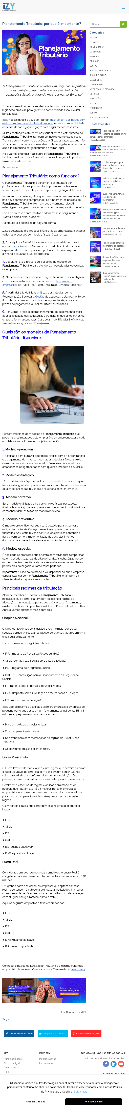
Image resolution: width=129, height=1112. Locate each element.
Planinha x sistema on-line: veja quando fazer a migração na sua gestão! (107, 151)
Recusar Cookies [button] (35, 1101)
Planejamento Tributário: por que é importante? (113, 231)
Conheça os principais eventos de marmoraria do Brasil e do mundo (113, 166)
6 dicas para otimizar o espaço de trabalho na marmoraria (113, 182)
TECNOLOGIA (96, 108)
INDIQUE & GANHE (98, 75)
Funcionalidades (13, 1059)
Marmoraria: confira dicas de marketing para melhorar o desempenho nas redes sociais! (108, 216)
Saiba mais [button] (80, 1091)
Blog (6, 1072)
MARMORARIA (96, 84)
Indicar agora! (46, 1063)
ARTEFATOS (95, 38)
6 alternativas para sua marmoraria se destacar (113, 246)
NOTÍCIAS (94, 94)
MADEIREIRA (95, 80)
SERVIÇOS (94, 103)
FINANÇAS (94, 61)
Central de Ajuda (12, 1063)
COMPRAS (94, 42)
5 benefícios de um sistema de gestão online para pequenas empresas (108, 135)
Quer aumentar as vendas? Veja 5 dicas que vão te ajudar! (114, 277)
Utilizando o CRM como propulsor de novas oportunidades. (113, 261)
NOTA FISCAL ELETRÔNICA (102, 89)
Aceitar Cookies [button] (93, 1101)
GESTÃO (93, 66)
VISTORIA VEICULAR (99, 117)
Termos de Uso (12, 1067)
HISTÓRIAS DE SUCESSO (101, 70)
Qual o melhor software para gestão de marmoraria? (113, 198)
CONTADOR (95, 52)
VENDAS (93, 113)
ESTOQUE (94, 56)
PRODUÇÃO (95, 99)
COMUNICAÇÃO (97, 47)
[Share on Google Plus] (86, 1034)
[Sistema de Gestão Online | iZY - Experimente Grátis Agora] (9, 7)
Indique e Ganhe (47, 1059)
